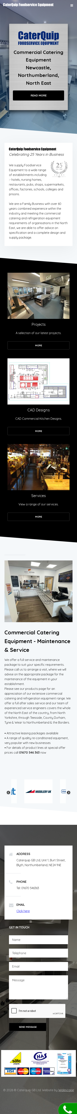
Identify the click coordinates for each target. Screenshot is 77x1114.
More (38, 345)
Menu (72, 5)
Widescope (66, 1090)
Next (68, 793)
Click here (23, 911)
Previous (8, 793)
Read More (39, 95)
